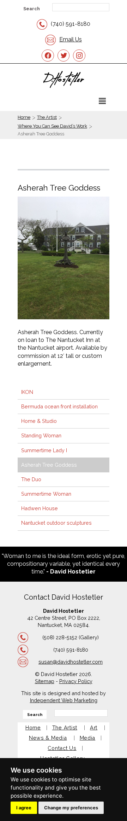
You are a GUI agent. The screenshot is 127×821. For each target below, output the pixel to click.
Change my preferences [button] (71, 807)
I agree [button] (23, 807)
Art (93, 727)
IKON (27, 392)
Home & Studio (39, 421)
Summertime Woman (46, 494)
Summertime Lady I (44, 450)
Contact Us (62, 748)
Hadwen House (39, 508)
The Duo (31, 479)
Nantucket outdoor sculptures (56, 523)
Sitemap (44, 681)
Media (88, 738)
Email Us (70, 39)
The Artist (47, 117)
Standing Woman (41, 435)
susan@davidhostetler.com (70, 662)
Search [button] (31, 8)
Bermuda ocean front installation (59, 406)
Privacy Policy (75, 681)
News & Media (48, 738)
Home (24, 117)
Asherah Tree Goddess (49, 465)
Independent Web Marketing (63, 700)
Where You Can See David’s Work (52, 126)
